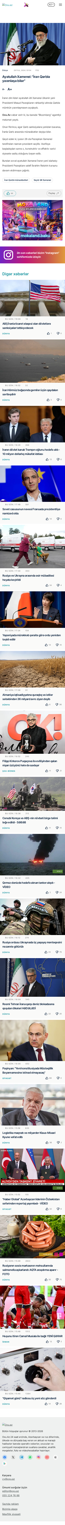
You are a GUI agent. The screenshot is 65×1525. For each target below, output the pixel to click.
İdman (5, 1342)
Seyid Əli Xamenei (42, 180)
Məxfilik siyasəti (11, 1514)
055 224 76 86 (11, 1495)
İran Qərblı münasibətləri (16, 180)
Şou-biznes (8, 771)
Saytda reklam (10, 1503)
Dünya (6, 333)
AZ (50, 4)
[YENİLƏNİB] (32, 1236)
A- (3, 89)
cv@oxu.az (8, 1478)
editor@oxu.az (10, 1491)
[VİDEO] (32, 854)
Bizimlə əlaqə (9, 1509)
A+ (10, 89)
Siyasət (6, 1078)
